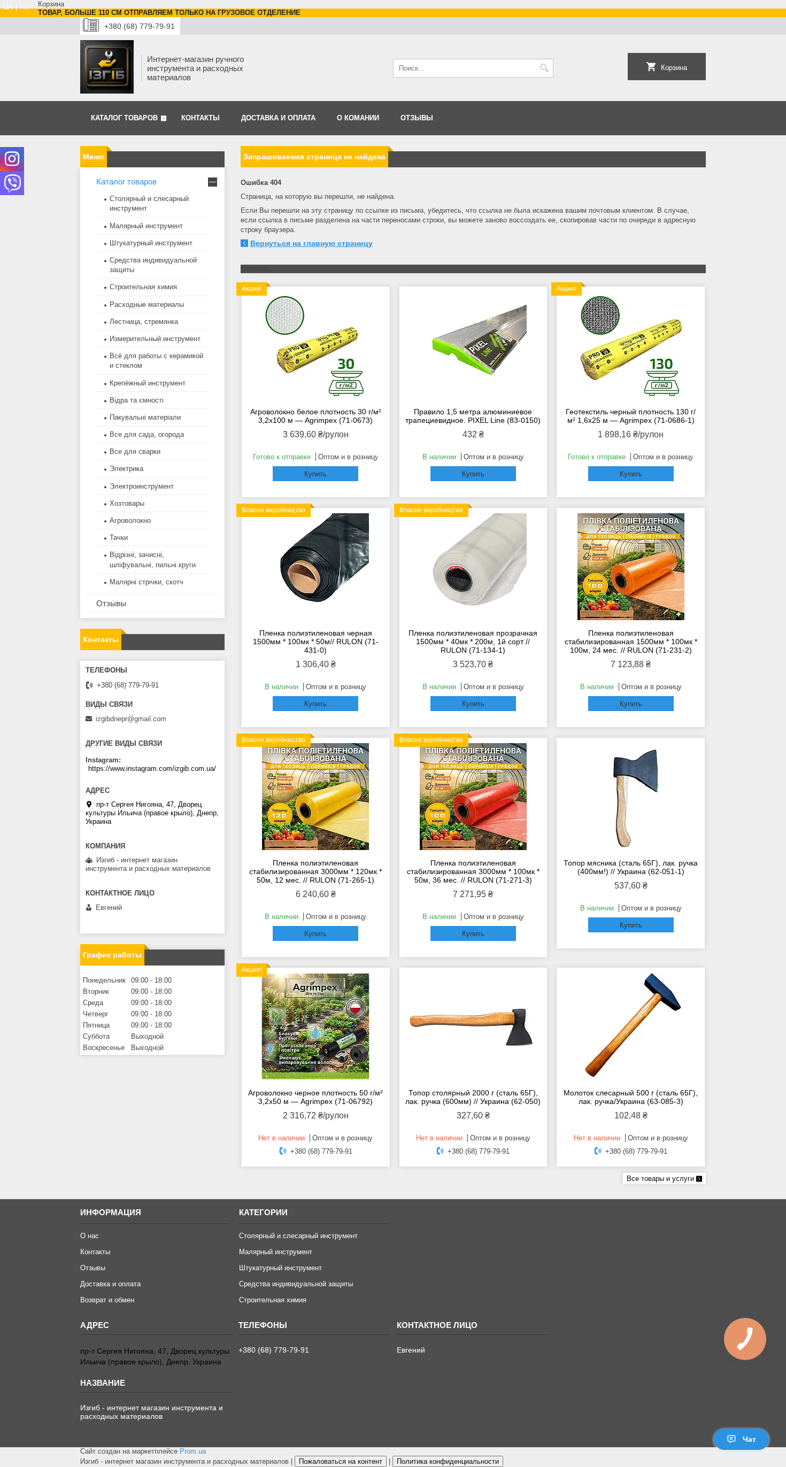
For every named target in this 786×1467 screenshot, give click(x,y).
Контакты (200, 118)
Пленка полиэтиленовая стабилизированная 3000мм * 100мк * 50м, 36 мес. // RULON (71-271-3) (473, 871)
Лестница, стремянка (144, 322)
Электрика (126, 469)
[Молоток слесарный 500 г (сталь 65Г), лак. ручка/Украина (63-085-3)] (630, 1026)
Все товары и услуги (660, 1179)
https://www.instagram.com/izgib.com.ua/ (152, 769)
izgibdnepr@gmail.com (131, 719)
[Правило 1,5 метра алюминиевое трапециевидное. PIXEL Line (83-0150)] (473, 345)
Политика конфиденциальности (448, 1461)
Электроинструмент (142, 486)
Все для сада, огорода (147, 434)
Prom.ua (193, 1451)
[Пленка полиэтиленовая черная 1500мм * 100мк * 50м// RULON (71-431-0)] (315, 566)
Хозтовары (127, 503)
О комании (358, 118)
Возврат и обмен (107, 1300)
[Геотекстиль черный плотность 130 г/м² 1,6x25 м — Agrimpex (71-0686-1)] (630, 345)
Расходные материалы (147, 304)
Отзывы (416, 118)
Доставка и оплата (278, 118)
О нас (89, 1236)
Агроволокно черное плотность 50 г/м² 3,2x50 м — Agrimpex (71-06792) (315, 1097)
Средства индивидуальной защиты (296, 1284)
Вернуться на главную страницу (311, 243)
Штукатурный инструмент (151, 243)
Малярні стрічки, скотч (146, 582)
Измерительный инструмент (155, 339)
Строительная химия (143, 287)
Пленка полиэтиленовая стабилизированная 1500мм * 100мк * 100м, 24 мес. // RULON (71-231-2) (631, 641)
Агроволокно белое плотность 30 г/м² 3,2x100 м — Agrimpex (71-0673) (315, 415)
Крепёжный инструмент (148, 383)
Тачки (119, 538)
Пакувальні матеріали (145, 417)
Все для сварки (135, 451)
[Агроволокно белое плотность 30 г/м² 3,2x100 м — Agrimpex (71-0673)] (315, 345)
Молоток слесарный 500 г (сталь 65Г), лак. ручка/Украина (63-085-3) (631, 1097)
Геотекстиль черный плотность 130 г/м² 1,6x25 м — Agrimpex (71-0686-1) (631, 415)
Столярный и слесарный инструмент (298, 1236)
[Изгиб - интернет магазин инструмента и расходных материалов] (107, 68)
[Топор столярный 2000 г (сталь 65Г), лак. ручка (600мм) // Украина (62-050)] (473, 1026)
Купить (315, 474)
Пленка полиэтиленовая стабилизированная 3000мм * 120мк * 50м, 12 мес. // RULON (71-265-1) (315, 871)
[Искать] (544, 68)
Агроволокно (130, 520)
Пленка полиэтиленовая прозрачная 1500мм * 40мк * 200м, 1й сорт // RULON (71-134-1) (473, 641)
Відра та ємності (137, 400)
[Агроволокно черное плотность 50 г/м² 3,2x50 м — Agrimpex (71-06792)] (315, 1026)
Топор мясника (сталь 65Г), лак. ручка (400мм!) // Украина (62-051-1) (631, 867)
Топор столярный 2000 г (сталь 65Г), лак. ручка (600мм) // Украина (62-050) (473, 1097)
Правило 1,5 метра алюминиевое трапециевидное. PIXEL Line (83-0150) (473, 415)
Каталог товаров (124, 118)
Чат (749, 1439)
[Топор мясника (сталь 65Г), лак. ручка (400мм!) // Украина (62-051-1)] (630, 796)
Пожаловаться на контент (340, 1461)
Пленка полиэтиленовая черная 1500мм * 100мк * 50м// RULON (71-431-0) (316, 641)
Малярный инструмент (146, 226)
